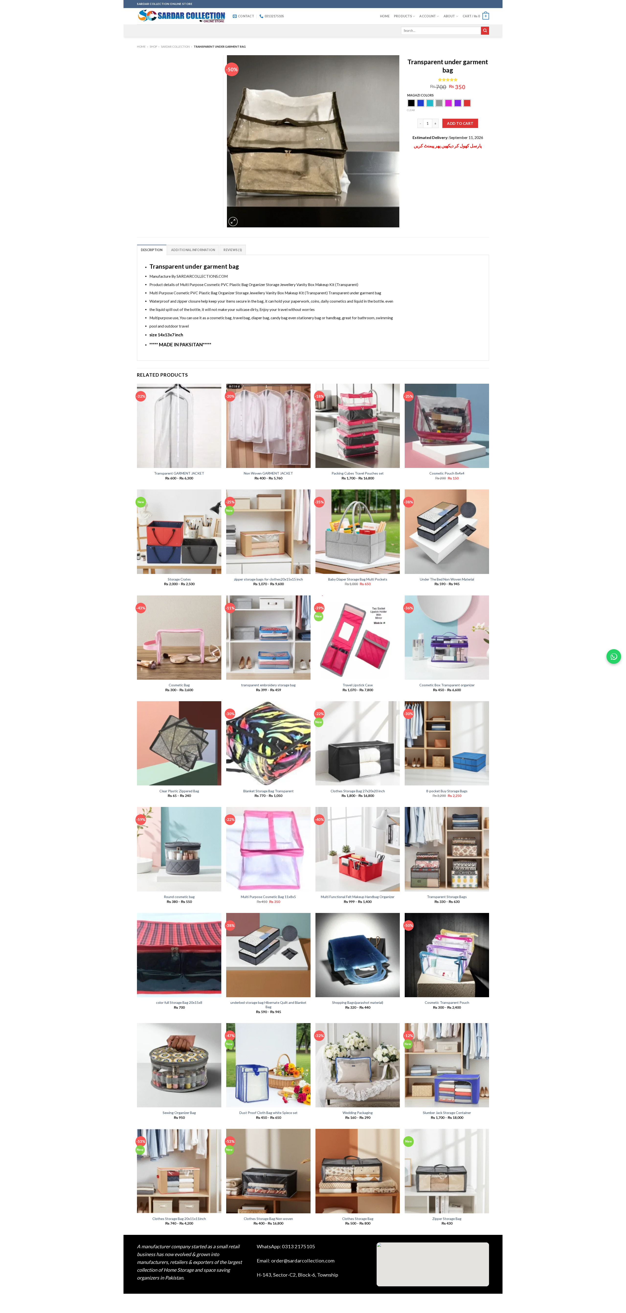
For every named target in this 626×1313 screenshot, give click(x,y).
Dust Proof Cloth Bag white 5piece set (268, 1113)
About (449, 16)
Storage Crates (179, 579)
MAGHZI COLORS (420, 95)
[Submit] (485, 31)
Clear (411, 110)
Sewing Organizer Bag (179, 1113)
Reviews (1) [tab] (233, 250)
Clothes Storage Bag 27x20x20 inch (358, 791)
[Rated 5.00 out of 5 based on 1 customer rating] (448, 80)
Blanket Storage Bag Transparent (268, 791)
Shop (153, 46)
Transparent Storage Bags (447, 897)
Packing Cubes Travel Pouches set (358, 473)
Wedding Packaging (358, 1113)
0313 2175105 (298, 1246)
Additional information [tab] (193, 250)
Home (385, 16)
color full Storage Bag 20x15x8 (179, 1002)
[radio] (411, 103)
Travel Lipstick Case (358, 685)
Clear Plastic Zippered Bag (179, 791)
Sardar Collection (175, 46)
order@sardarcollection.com (303, 1260)
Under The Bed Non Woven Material (447, 579)
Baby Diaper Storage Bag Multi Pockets (357, 579)
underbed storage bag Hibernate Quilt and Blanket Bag (268, 1004)
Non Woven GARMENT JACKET (268, 473)
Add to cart (460, 123)
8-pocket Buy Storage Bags (447, 791)
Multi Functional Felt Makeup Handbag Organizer (357, 897)
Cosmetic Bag (179, 685)
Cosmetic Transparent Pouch (447, 1002)
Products (403, 16)
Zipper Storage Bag (446, 1219)
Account (427, 16)
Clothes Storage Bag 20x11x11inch (179, 1219)
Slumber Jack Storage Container (447, 1113)
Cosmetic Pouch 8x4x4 (446, 473)
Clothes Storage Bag (357, 1219)
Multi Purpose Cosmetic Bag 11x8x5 (268, 897)
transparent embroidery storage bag (268, 685)
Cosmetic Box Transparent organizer (447, 685)
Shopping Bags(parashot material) (357, 1002)
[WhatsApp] (613, 656)
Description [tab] (152, 250)
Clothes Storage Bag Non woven (268, 1219)
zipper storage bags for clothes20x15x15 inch (268, 579)
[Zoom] (233, 221)
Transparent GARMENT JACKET (179, 473)
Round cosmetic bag (179, 897)
